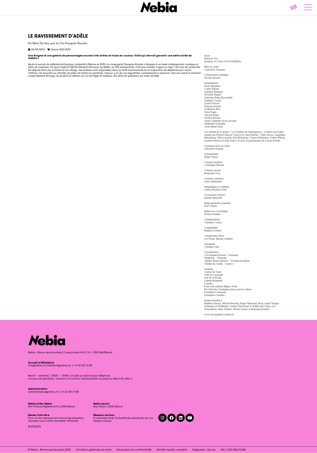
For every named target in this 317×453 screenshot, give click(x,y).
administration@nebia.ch (43, 391)
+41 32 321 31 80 (82, 365)
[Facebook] (171, 418)
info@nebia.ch (36, 365)
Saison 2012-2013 (60, 49)
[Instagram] (162, 418)
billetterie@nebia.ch (59, 365)
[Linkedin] (180, 418)
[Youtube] (190, 418)
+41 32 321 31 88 (69, 391)
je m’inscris (34, 426)
